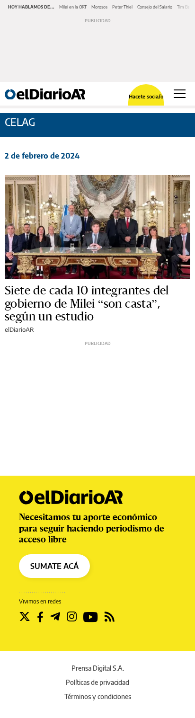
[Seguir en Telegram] (55, 616)
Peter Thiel (122, 6)
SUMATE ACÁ (54, 566)
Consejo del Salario (154, 6)
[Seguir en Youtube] (90, 617)
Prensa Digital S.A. (97, 668)
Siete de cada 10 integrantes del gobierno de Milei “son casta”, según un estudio (87, 303)
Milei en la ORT (73, 6)
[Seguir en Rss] (110, 616)
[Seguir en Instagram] (72, 616)
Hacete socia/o (146, 96)
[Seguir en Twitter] (24, 616)
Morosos (99, 6)
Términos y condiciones (97, 696)
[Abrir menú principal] (180, 93)
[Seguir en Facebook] (40, 617)
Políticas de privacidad (97, 682)
